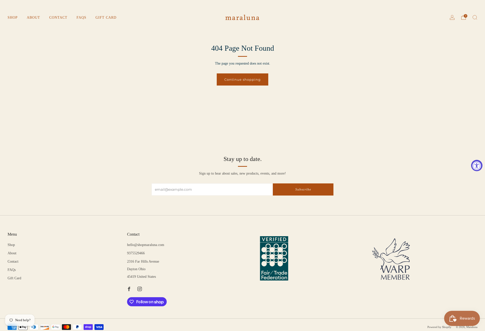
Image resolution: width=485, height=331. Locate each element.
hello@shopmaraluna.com (145, 245)
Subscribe (303, 189)
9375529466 (136, 253)
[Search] (474, 17)
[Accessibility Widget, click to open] (476, 165)
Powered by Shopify (439, 326)
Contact (58, 17)
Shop (13, 17)
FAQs (81, 17)
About (33, 17)
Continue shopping (242, 79)
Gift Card (105, 17)
